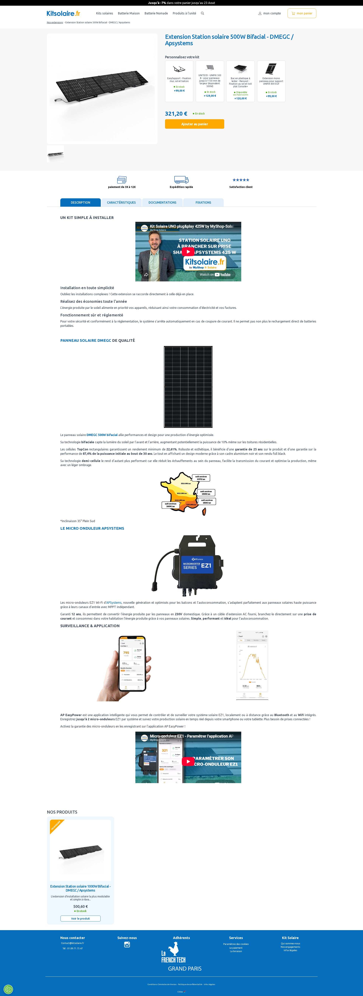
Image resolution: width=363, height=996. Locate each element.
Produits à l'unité (184, 13)
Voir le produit (80, 918)
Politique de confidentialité (190, 984)
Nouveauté (55, 825)
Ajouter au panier (194, 124)
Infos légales (290, 950)
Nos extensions (55, 22)
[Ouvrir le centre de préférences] (8, 989)
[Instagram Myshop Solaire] (127, 944)
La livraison (236, 951)
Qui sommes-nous (290, 943)
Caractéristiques (121, 202)
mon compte (272, 13)
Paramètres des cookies (236, 944)
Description (80, 202)
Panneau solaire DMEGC (85, 340)
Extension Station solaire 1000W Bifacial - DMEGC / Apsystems (80, 888)
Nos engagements (290, 947)
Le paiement (236, 948)
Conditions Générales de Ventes (161, 984)
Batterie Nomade (156, 13)
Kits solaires (104, 13)
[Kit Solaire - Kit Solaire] (63, 13)
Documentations (162, 202)
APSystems (114, 602)
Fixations (203, 202)
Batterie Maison (129, 13)
